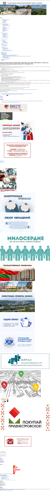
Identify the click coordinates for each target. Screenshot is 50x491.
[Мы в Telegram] (2, 462)
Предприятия (4, 41)
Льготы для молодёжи (5, 57)
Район (2, 38)
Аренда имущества (5, 29)
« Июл (0, 457)
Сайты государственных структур (5, 476)
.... (0, 103)
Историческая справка (5, 33)
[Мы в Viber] (1, 462)
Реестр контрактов (5, 45)
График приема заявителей (7, 25)
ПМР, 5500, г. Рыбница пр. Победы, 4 (2, 483)
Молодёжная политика (4, 54)
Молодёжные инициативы (6, 56)
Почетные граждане (5, 36)
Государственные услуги (4, 52)
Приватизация (4, 28)
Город (2, 32)
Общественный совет (3, 53)
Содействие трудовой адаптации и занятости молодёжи (9, 55)
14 (3, 454)
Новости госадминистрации (6, 19)
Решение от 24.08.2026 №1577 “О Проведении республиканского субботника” (10, 102)
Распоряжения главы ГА (5, 48)
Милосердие (4, 21)
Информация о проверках (6, 30)
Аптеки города (3, 477)
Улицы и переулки (5, 35)
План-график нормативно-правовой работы (8, 50)
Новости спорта (4, 22)
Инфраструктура (3, 40)
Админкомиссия (5, 27)
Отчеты (3, 49)
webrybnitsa (1, 65)
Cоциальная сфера (5, 42)
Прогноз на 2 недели (2, 162)
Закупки (2, 44)
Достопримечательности (5, 37)
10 (0, 454)
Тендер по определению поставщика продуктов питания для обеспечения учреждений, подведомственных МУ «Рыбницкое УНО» (17, 93)
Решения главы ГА (5, 47)
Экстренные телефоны (4, 478)
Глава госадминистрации (6, 24)
